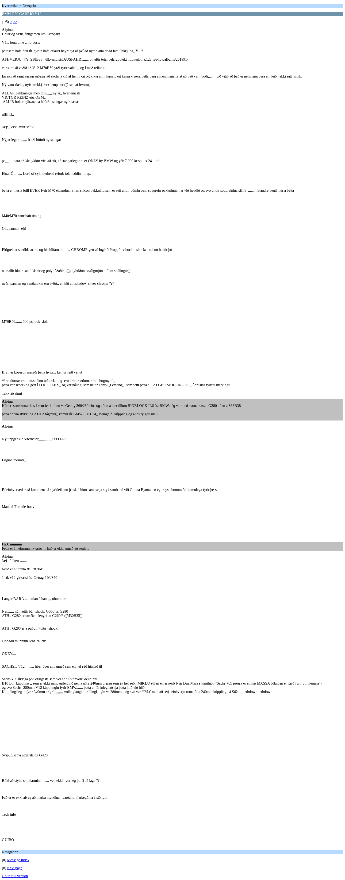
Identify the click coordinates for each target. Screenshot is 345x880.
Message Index (18, 860)
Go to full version (15, 876)
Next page (14, 868)
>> (15, 22)
